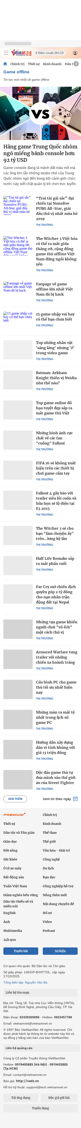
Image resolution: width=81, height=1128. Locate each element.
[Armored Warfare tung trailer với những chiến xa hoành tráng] (18, 659)
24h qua (9, 940)
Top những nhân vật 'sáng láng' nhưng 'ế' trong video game (55, 347)
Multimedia (12, 931)
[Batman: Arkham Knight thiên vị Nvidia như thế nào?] (18, 379)
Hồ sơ (47, 913)
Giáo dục (10, 842)
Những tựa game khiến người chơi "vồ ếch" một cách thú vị (56, 627)
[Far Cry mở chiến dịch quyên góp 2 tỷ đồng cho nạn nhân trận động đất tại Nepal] (18, 593)
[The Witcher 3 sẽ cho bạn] (18, 535)
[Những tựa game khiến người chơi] (18, 629)
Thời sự (34, 64)
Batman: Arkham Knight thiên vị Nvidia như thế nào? (56, 378)
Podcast (49, 931)
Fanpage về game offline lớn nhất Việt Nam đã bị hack (54, 289)
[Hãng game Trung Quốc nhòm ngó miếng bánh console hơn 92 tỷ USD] (40, 113)
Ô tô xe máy (12, 868)
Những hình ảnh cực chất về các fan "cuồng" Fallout (54, 438)
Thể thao (50, 833)
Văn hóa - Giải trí (56, 850)
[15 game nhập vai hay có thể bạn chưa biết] (18, 321)
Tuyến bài (21, 951)
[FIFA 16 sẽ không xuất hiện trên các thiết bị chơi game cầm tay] (18, 470)
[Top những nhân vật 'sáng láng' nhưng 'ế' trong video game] (18, 349)
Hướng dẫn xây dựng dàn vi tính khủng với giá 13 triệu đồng (55, 747)
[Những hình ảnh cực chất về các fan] (18, 440)
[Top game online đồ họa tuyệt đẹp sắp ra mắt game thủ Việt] (18, 410)
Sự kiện (60, 951)
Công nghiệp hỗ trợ (58, 886)
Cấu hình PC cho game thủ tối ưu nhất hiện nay (56, 687)
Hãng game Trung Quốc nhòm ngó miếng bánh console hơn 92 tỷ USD (40, 153)
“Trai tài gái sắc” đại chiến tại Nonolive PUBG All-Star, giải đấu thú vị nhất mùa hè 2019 (57, 208)
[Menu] (6, 53)
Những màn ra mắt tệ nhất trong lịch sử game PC (55, 717)
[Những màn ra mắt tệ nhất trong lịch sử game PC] (18, 719)
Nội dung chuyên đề (58, 904)
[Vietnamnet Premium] (14, 817)
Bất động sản (13, 877)
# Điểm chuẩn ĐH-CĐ (50, 53)
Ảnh (6, 922)
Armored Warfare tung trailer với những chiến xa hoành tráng (56, 657)
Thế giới (49, 842)
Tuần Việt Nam (15, 886)
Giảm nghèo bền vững (20, 895)
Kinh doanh (52, 64)
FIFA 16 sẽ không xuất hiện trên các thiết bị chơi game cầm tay (56, 468)
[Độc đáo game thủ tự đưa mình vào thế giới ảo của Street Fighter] (18, 779)
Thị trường (44, 224)
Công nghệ (51, 859)
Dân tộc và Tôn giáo (19, 833)
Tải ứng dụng (20, 1098)
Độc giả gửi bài (59, 1098)
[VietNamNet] (5, 64)
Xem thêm (15, 799)
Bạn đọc (49, 877)
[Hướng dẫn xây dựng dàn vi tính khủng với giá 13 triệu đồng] (18, 749)
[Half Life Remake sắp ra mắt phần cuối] (18, 565)
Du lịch (48, 868)
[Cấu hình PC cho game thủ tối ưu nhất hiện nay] (18, 689)
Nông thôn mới (55, 895)
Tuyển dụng (40, 1108)
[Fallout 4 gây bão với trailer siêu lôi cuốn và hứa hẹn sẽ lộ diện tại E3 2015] (18, 500)
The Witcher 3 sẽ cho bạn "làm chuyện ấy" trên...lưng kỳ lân (55, 533)
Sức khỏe (10, 859)
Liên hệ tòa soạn (17, 992)
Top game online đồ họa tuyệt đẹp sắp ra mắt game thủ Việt (54, 408)
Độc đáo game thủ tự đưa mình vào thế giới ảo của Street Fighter (56, 777)
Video (47, 922)
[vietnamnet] (21, 55)
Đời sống (10, 850)
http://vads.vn (27, 1081)
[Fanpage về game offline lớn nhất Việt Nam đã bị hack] (18, 291)
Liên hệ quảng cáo (19, 1048)
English (9, 913)
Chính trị (17, 64)
